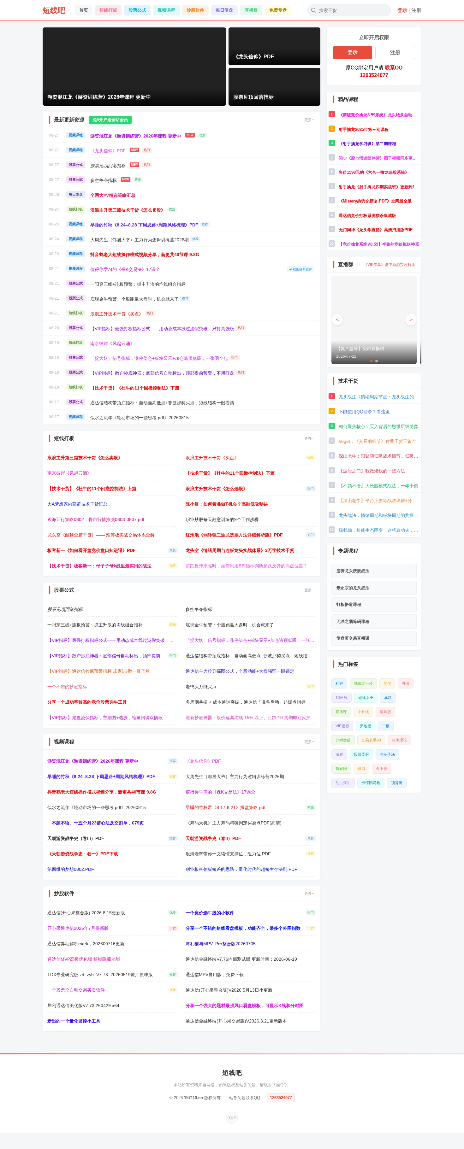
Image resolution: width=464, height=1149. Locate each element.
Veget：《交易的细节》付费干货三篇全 (377, 441)
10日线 (342, 697)
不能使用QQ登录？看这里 (364, 411)
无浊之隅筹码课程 (352, 621)
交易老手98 (371, 740)
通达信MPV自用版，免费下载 (215, 974)
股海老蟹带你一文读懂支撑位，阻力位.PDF (228, 853)
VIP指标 (342, 726)
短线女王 (365, 697)
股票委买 (361, 754)
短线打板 (108, 10)
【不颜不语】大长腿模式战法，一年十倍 (378, 485)
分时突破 (343, 740)
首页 (83, 10)
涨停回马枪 (370, 783)
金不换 (381, 768)
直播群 (251, 10)
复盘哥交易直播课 (352, 638)
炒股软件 (195, 10)
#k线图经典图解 (300, 269)
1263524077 (281, 1097)
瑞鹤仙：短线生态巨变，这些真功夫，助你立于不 (379, 530)
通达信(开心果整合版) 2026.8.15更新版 (86, 912)
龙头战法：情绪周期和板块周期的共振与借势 (379, 515)
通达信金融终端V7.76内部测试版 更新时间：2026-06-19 (241, 959)
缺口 (361, 768)
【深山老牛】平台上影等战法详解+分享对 (379, 500)
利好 (339, 683)
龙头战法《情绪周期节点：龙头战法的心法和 (379, 396)
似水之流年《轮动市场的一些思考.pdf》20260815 (139, 417)
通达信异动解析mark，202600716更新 (85, 943)
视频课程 (166, 10)
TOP (232, 1118)
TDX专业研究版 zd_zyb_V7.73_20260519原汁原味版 (100, 974)
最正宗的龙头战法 (352, 587)
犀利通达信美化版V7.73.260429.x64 (83, 1005)
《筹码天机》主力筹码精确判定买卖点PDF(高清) (234, 822)
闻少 (387, 683)
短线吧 (54, 10)
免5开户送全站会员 (110, 119)
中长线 (363, 712)
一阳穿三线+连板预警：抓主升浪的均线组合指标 (138, 284)
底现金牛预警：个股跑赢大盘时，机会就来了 (134, 299)
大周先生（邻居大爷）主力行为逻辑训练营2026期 (139, 239)
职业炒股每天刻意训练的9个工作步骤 (222, 519)
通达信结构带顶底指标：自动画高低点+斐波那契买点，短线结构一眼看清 (162, 402)
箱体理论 (399, 740)
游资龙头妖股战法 (352, 570)
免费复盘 (278, 10)
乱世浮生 (343, 783)
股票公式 (137, 10)
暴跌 (388, 697)
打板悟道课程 (348, 604)
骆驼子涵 (387, 754)
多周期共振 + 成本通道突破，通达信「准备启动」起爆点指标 (246, 702)
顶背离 (396, 783)
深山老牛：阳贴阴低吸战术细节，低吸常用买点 (379, 456)
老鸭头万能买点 (201, 686)
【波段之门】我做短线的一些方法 (372, 470)
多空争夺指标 (103, 180)
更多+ (309, 120)
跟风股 (385, 712)
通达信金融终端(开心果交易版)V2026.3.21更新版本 (236, 1020)
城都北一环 (363, 683)
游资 (339, 754)
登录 (402, 10)
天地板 (365, 726)
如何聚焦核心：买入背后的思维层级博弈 (378, 426)
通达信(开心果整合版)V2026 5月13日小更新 (229, 990)
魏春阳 (341, 768)
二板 (386, 726)
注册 (416, 10)
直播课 (341, 712)
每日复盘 (224, 10)
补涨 (405, 683)
